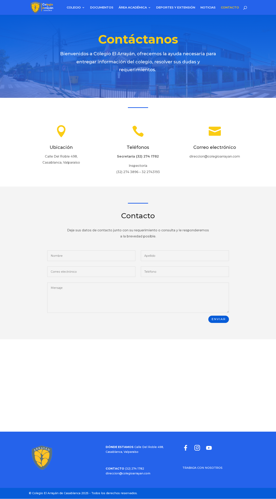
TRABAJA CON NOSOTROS (202, 468)
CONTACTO (230, 7)
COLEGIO (74, 7)
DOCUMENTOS (101, 7)
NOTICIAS (208, 7)
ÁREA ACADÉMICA (133, 7)
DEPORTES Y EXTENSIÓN (175, 7)
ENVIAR (219, 319)
